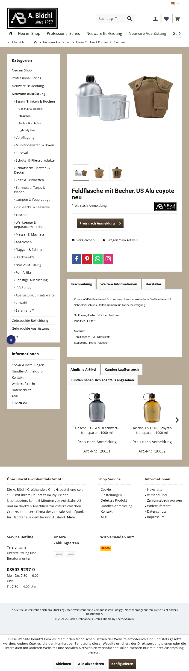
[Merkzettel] (166, 18)
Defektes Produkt (114, 500)
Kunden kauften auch (122, 369)
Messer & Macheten (31, 234)
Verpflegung (24, 137)
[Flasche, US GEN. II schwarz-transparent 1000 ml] (97, 407)
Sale (15, 336)
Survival (21, 153)
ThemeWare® (125, 619)
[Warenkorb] (177, 18)
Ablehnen (63, 664)
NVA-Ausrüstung (28, 265)
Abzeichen (23, 242)
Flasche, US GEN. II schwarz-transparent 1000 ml (97, 430)
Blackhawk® (25, 257)
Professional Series (26, 78)
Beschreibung (81, 284)
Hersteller (153, 284)
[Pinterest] (87, 259)
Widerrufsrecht (23, 383)
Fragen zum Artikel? (122, 240)
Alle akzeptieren (91, 664)
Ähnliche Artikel (83, 369)
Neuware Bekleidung (28, 86)
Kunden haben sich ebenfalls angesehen (102, 380)
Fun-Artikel (23, 272)
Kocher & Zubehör (30, 123)
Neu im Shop (22, 70)
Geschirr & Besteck (30, 109)
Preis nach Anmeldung (97, 223)
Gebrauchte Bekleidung (30, 320)
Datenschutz (21, 390)
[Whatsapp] (98, 259)
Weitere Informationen (118, 284)
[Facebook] (76, 259)
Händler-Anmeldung (27, 371)
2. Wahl (21, 303)
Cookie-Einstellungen (28, 365)
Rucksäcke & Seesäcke (32, 207)
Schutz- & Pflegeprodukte (35, 160)
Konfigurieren (122, 664)
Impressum (20, 402)
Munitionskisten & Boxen (34, 145)
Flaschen (24, 116)
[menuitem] (177, 18)
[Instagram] (108, 259)
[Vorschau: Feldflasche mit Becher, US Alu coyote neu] (81, 173)
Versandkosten (103, 610)
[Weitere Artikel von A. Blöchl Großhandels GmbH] (165, 206)
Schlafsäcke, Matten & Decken (32, 170)
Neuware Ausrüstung (28, 94)
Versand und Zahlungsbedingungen (164, 498)
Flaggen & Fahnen (29, 249)
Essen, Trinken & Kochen (35, 101)
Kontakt (18, 377)
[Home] (11, 33)
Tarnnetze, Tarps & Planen (29, 189)
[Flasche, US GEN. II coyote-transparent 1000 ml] (152, 407)
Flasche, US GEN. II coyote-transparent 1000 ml (152, 430)
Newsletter (155, 489)
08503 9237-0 (21, 570)
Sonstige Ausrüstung (31, 280)
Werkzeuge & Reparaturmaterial (28, 224)
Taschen (22, 215)
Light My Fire (26, 130)
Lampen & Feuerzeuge (32, 199)
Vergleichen (85, 240)
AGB (15, 396)
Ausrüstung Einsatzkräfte (35, 295)
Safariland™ (24, 310)
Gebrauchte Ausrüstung (30, 328)
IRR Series (23, 287)
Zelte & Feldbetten (29, 180)
